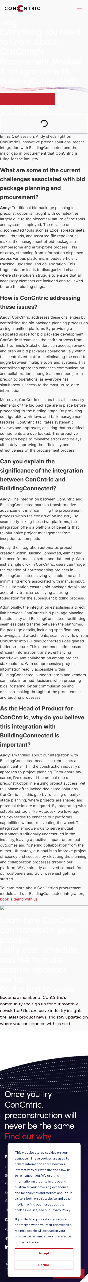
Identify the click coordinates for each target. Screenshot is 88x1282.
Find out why (28, 1136)
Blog (8, 22)
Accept (44, 1253)
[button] (79, 8)
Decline (44, 1265)
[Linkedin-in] (7, 1247)
